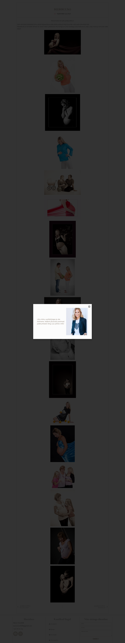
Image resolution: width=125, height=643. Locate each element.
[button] (89, 306)
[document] (62, 321)
